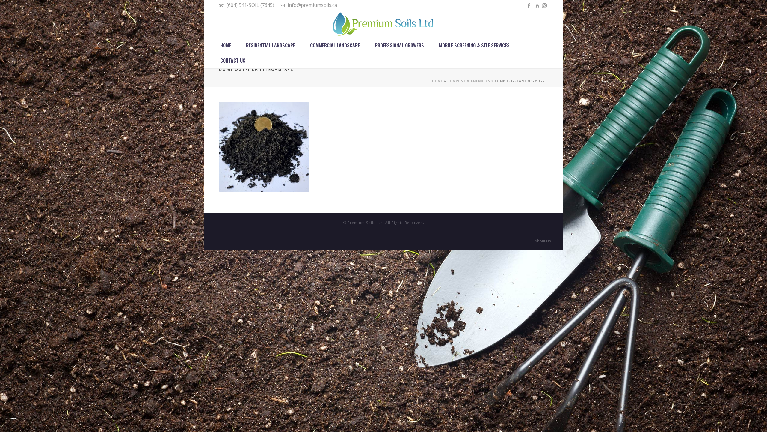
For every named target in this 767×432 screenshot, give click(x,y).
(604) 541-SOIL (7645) (250, 5)
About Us (543, 241)
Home (225, 45)
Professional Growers (399, 45)
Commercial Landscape (335, 45)
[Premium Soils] (383, 24)
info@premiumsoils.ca (312, 5)
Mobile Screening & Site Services (474, 45)
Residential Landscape (270, 45)
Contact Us (232, 60)
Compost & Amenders (468, 81)
